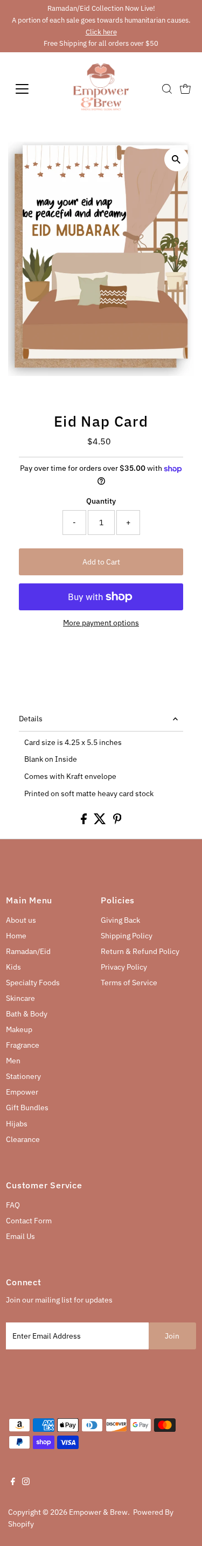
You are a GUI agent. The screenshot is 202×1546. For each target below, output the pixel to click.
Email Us (20, 1236)
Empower (22, 1092)
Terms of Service (129, 982)
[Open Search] (167, 89)
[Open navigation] (30, 88)
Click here (101, 32)
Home (16, 936)
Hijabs (16, 1124)
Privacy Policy (124, 967)
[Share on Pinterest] (117, 821)
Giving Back (120, 920)
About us (21, 920)
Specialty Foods (33, 982)
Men (13, 1061)
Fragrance (22, 1045)
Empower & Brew (98, 1512)
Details (31, 718)
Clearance (23, 1139)
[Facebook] (13, 1482)
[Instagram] (25, 1482)
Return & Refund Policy (140, 951)
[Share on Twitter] (101, 821)
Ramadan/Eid (28, 951)
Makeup (19, 1029)
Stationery (23, 1076)
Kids (13, 967)
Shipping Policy (126, 936)
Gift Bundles (27, 1107)
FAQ (13, 1205)
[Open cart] (185, 89)
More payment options (101, 623)
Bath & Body (26, 1014)
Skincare (20, 998)
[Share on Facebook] (84, 821)
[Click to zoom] (176, 159)
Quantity (101, 501)
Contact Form (29, 1220)
